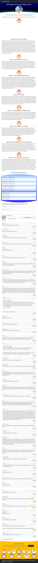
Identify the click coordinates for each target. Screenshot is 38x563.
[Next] (8, 539)
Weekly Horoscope (6, 194)
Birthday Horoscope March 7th (8, 189)
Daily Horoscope (6, 192)
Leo (24, 551)
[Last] (11, 539)
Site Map (11, 561)
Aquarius (26, 555)
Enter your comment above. (7, 215)
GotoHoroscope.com (31, 560)
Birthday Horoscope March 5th (8, 185)
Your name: (4, 206)
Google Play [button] (31, 545)
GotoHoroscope (5, 1)
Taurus (9, 551)
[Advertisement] (19, 31)
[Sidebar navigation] (35, 1)
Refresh (3, 220)
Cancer (19, 551)
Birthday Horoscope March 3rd (8, 181)
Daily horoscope (19, 543)
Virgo (29, 551)
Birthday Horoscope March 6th (8, 187)
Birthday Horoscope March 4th (8, 183)
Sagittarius (11, 555)
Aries (4, 551)
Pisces (34, 555)
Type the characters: (12, 218)
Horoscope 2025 (6, 199)
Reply (34, 226)
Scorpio (4, 555)
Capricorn (19, 555)
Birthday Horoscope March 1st (8, 177)
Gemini (14, 551)
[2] (6, 539)
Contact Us (4, 561)
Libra (34, 551)
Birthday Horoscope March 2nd (8, 179)
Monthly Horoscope (6, 196)
